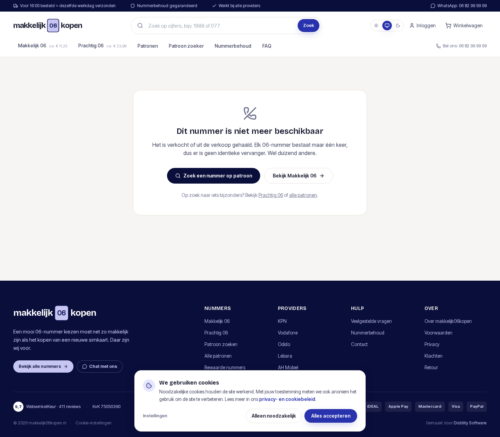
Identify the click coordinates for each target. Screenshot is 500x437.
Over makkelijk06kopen (448, 321)
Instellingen (155, 415)
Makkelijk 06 (42, 45)
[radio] (376, 25)
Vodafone (288, 332)
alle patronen (303, 195)
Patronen (147, 46)
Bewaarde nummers (224, 367)
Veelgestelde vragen (371, 321)
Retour (431, 367)
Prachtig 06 (102, 45)
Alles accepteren (330, 416)
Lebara (285, 356)
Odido (284, 344)
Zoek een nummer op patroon (217, 175)
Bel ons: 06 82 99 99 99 (465, 45)
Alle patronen (218, 356)
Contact (359, 344)
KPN (282, 321)
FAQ (266, 46)
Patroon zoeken (220, 344)
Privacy (431, 344)
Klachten (433, 356)
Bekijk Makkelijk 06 (294, 175)
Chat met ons (103, 366)
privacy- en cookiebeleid (287, 399)
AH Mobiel (288, 367)
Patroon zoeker (186, 46)
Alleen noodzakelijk (274, 416)
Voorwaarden (438, 332)
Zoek (308, 25)
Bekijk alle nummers (40, 366)
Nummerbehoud (233, 46)
